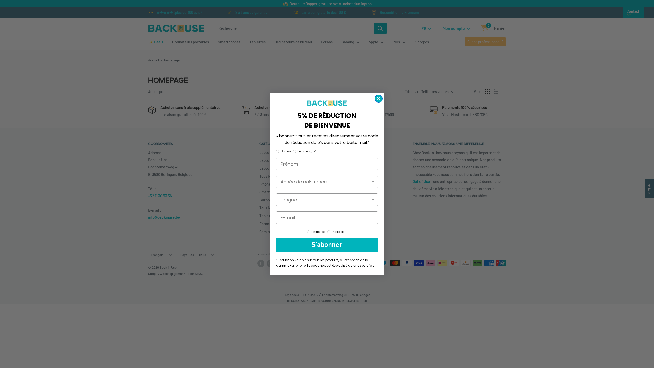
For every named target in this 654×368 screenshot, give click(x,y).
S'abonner (327, 245)
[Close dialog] (378, 98)
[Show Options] (373, 182)
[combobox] (325, 182)
